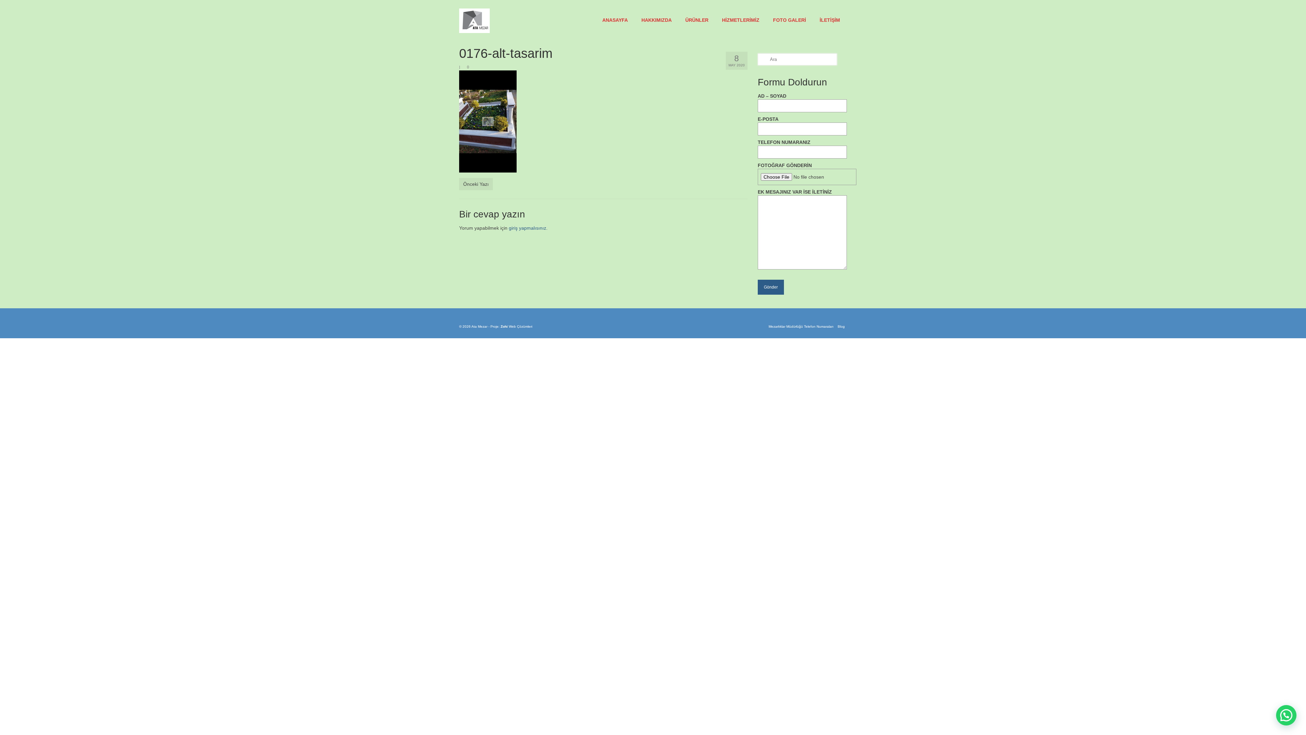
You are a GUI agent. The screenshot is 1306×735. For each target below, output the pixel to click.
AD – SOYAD (772, 96)
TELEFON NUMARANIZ (784, 142)
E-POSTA (768, 119)
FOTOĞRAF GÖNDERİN (785, 165)
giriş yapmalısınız (527, 228)
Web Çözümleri (520, 326)
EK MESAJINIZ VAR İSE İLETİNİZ (795, 192)
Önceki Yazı (476, 184)
